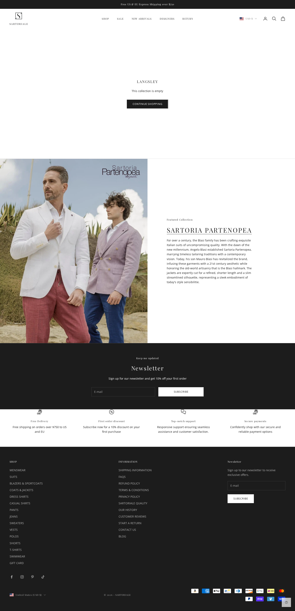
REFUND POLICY (129, 483)
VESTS (14, 530)
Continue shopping (147, 104)
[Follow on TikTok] (43, 577)
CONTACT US (127, 530)
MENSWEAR (17, 470)
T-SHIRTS (16, 550)
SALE (120, 18)
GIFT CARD (17, 563)
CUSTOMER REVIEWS (132, 516)
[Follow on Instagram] (22, 577)
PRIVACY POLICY (129, 497)
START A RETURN (130, 523)
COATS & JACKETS (21, 490)
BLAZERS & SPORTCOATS (26, 483)
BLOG (122, 536)
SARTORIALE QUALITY (133, 503)
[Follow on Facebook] (12, 577)
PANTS (14, 510)
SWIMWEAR (17, 556)
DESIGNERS (167, 18)
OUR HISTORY (128, 510)
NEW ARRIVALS (142, 18)
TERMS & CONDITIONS (134, 490)
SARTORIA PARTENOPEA (209, 230)
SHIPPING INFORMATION (135, 470)
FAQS (122, 477)
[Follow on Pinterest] (33, 577)
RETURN (187, 18)
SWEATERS (17, 523)
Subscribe (181, 391)
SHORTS (15, 543)
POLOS (14, 536)
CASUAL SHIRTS (20, 503)
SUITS (13, 477)
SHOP (105, 18)
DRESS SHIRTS (19, 497)
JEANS (14, 516)
